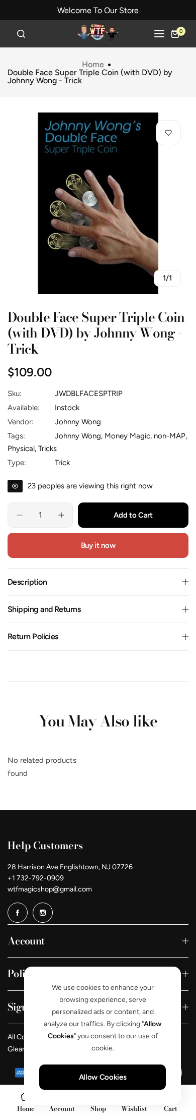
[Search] (21, 34)
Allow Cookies (102, 1077)
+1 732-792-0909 (36, 878)
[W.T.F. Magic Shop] (98, 33)
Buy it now (98, 545)
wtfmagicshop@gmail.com (50, 889)
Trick (62, 462)
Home (93, 65)
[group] (98, 203)
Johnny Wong (78, 421)
